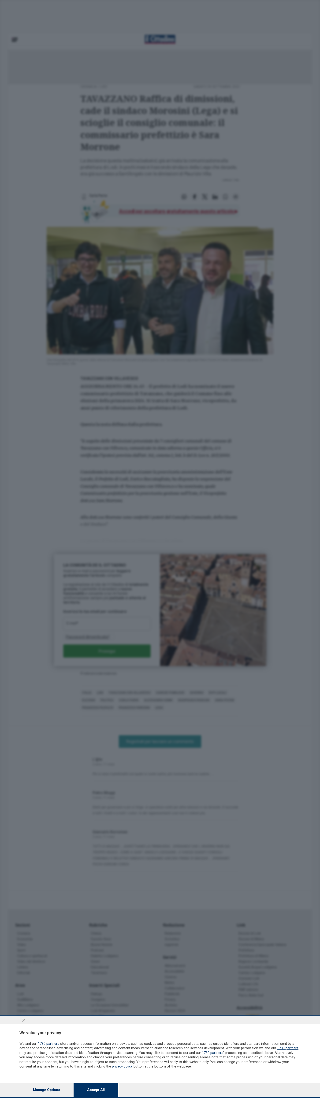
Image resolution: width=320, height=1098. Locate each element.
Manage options (46, 1090)
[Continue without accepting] (23, 1020)
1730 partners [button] (48, 1043)
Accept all (96, 1090)
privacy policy (122, 1066)
